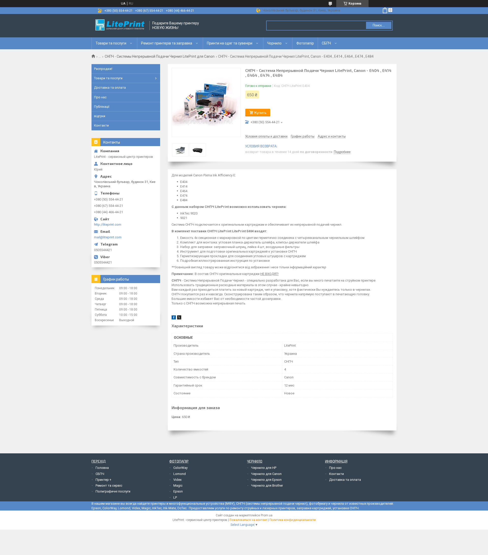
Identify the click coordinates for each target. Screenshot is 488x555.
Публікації (101, 107)
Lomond (179, 474)
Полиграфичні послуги (113, 491)
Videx (177, 480)
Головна (102, 468)
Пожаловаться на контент (248, 520)
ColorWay (180, 468)
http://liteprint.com (107, 224)
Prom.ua (266, 515)
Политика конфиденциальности (292, 520)
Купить (260, 112)
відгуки (99, 116)
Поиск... (379, 25)
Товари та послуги (111, 43)
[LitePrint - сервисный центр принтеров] (120, 25)
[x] (179, 318)
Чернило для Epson (266, 480)
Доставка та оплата (110, 87)
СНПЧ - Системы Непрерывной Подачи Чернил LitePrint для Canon (160, 56)
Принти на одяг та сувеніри (229, 43)
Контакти (101, 125)
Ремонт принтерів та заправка (166, 43)
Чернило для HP (263, 468)
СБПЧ (326, 43)
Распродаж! (103, 69)
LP (175, 497)
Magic (177, 485)
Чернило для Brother (267, 485)
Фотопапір (305, 43)
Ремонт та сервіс (109, 485)
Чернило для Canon (266, 474)
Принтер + (103, 480)
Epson (178, 491)
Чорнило (274, 43)
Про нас (100, 97)
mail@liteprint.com (107, 237)
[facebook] (174, 318)
